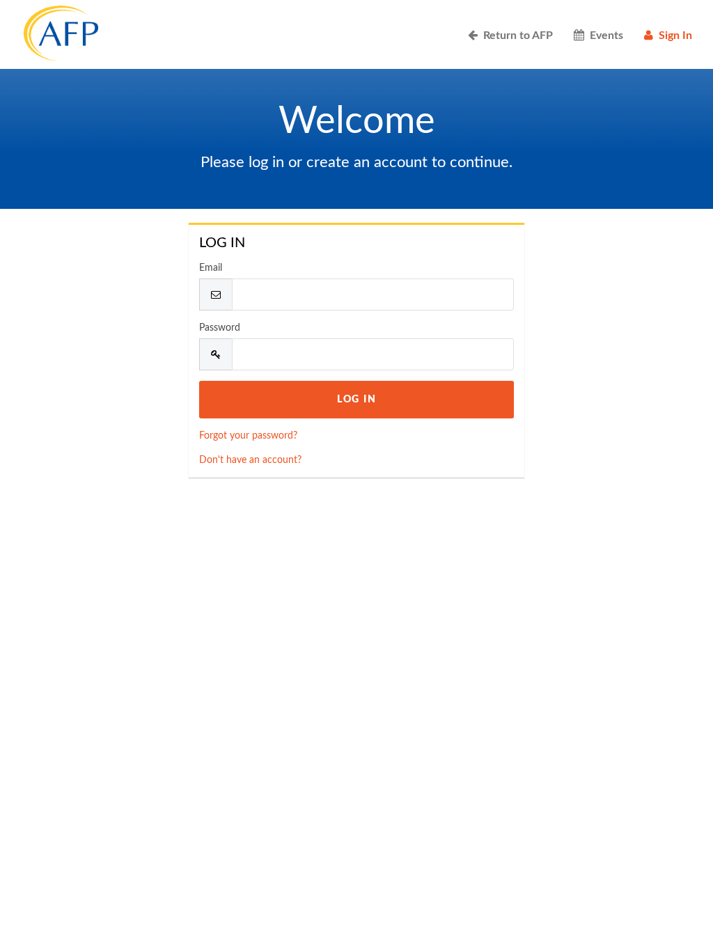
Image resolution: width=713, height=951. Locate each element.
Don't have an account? (250, 460)
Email (210, 268)
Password (219, 328)
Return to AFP (515, 35)
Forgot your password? (248, 436)
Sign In (672, 35)
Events (603, 35)
